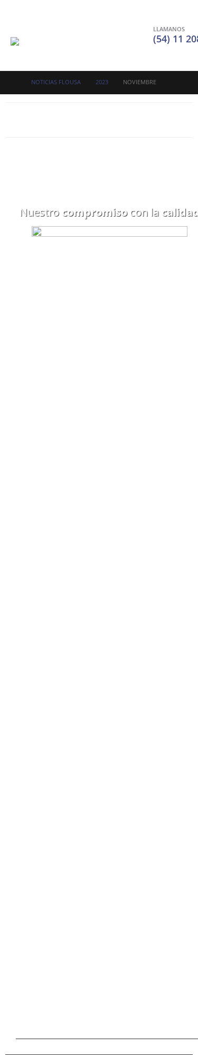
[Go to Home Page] (13, 82)
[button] (20, 24)
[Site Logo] (42, 48)
